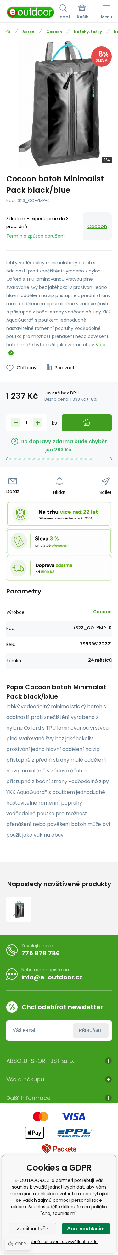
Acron (28, 31)
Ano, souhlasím (85, 1228)
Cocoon (54, 31)
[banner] (30, 12)
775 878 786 (40, 953)
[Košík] (82, 12)
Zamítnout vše (32, 1228)
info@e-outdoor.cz (51, 977)
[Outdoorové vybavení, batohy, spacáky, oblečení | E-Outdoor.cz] (8, 32)
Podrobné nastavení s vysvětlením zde (59, 1241)
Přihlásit (90, 1030)
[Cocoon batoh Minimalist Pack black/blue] (18, 909)
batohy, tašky (88, 31)
